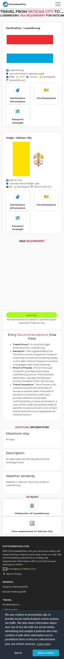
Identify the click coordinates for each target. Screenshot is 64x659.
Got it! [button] (18, 652)
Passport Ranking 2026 (15, 586)
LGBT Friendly (10, 609)
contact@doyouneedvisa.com (21, 568)
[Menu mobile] (58, 4)
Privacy (18, 573)
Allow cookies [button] (46, 652)
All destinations (11, 604)
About (9, 573)
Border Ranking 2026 (14, 591)
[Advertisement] (32, 277)
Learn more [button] (44, 644)
